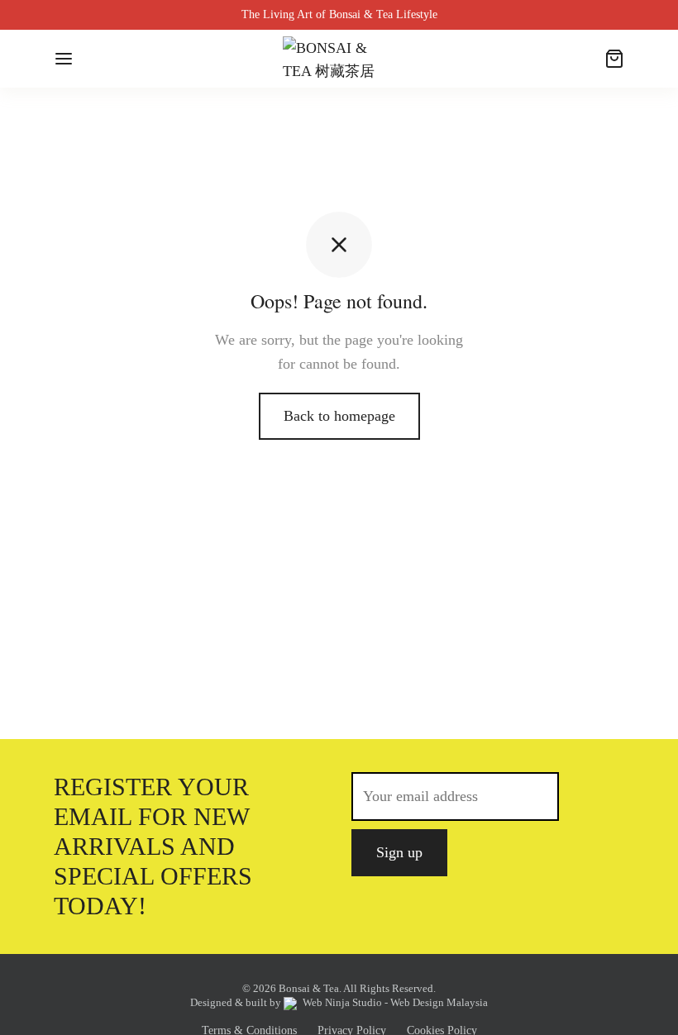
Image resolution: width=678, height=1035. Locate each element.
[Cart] (614, 59)
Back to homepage (339, 416)
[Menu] (64, 59)
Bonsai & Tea (309, 988)
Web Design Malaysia (439, 1002)
